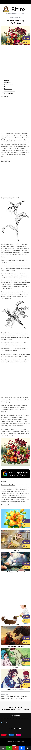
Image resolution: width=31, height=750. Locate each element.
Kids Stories (9, 698)
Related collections (9, 91)
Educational (23, 696)
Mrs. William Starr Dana (15, 17)
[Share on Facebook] (22, 748)
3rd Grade (16, 696)
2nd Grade (10, 696)
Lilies (15, 529)
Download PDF (8, 85)
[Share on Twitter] (28, 748)
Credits (6, 87)
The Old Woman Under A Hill (15, 646)
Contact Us (19, 709)
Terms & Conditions (8, 709)
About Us (10, 707)
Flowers (3, 698)
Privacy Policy (19, 707)
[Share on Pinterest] (15, 748)
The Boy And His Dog (15, 625)
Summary (6, 80)
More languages (8, 93)
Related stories (8, 89)
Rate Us (26, 709)
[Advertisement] (15, 62)
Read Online (7, 82)
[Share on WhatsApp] (9, 748)
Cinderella (15, 550)
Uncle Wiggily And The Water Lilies (15, 571)
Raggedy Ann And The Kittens (15, 689)
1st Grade (3, 696)
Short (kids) (21, 698)
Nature (15, 698)
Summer (15, 667)
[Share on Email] (3, 748)
